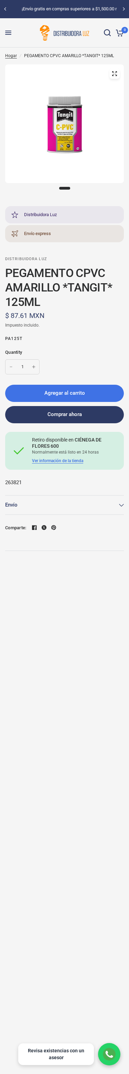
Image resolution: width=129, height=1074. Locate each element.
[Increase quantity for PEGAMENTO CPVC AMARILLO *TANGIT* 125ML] (33, 367)
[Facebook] (34, 527)
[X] (44, 527)
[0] (118, 32)
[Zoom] (114, 73)
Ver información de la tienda (57, 461)
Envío (11, 505)
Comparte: (15, 527)
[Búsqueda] (107, 32)
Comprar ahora (64, 414)
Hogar (11, 55)
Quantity (13, 352)
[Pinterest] (54, 527)
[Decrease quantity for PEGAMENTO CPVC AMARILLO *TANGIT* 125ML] (11, 367)
